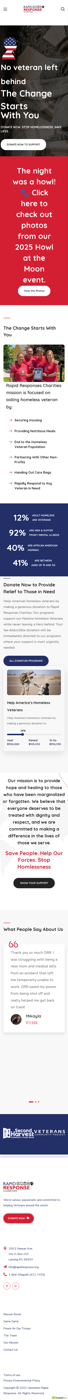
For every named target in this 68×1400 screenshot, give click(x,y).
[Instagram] (15, 1286)
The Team (10, 1336)
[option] (34, 989)
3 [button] (38, 1101)
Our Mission (10, 1343)
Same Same (11, 1321)
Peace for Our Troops (17, 1328)
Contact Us (10, 1350)
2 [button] (35, 1101)
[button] (63, 9)
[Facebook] (6, 1286)
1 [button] (31, 1101)
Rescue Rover (12, 1314)
